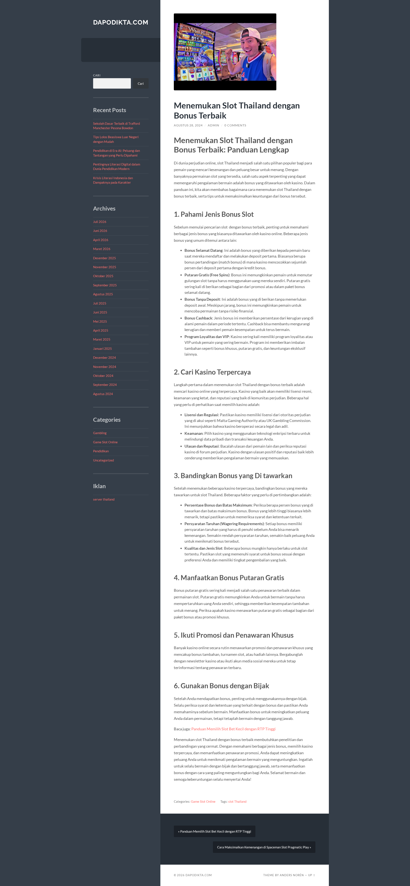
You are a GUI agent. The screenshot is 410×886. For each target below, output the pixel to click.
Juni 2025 (100, 312)
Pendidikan (101, 451)
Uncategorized (103, 460)
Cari (97, 75)
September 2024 (105, 385)
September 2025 (105, 285)
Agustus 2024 (103, 394)
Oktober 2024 (103, 376)
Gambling (100, 433)
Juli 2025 (99, 303)
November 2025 (104, 267)
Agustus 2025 (103, 294)
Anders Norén (292, 875)
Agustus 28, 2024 (188, 125)
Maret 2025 (101, 339)
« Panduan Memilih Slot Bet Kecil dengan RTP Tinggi (214, 831)
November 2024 (104, 367)
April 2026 (100, 240)
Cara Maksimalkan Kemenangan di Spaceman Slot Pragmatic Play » (264, 847)
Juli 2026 (99, 222)
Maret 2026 (101, 249)
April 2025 (100, 330)
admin (213, 125)
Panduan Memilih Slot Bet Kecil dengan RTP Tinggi (233, 728)
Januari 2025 (102, 348)
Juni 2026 (100, 231)
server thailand (103, 499)
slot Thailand (237, 801)
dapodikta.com (120, 22)
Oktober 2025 (103, 276)
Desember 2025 (104, 258)
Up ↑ (311, 875)
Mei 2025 (100, 321)
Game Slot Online (105, 442)
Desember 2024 (104, 357)
